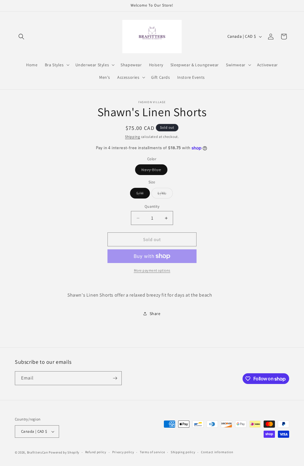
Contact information (217, 452)
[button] (21, 36)
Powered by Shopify (64, 452)
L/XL (165, 194)
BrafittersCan (37, 452)
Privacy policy (123, 452)
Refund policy (95, 452)
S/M (143, 194)
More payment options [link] (152, 270)
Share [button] (155, 313)
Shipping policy (183, 452)
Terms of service (152, 452)
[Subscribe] (114, 378)
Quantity (152, 206)
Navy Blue (154, 171)
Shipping (132, 136)
